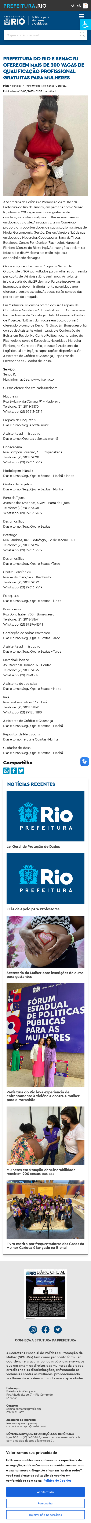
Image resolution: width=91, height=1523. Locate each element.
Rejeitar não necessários (45, 1515)
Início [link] (6, 85)
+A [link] (79, 5)
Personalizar (46, 1503)
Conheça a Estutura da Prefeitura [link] (45, 1340)
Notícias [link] (16, 85)
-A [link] (72, 5)
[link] (85, 24)
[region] (45, 1484)
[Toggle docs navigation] (81, 16)
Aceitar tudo (45, 1492)
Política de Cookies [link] (57, 1480)
